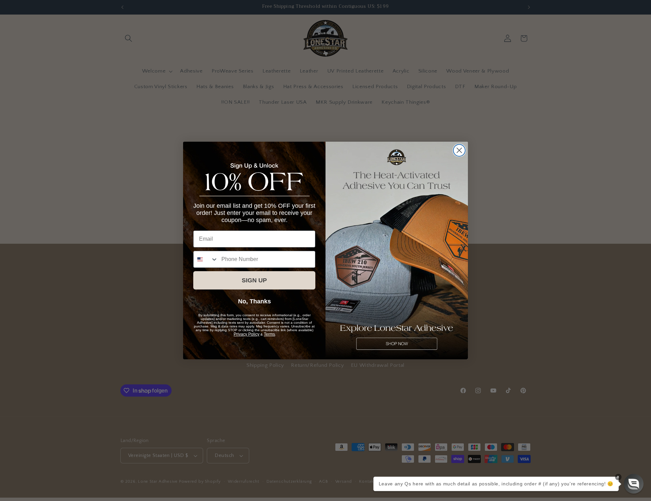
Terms (269, 334)
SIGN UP (254, 280)
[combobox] (206, 259)
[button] (634, 484)
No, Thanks (254, 301)
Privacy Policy (246, 334)
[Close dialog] (459, 150)
